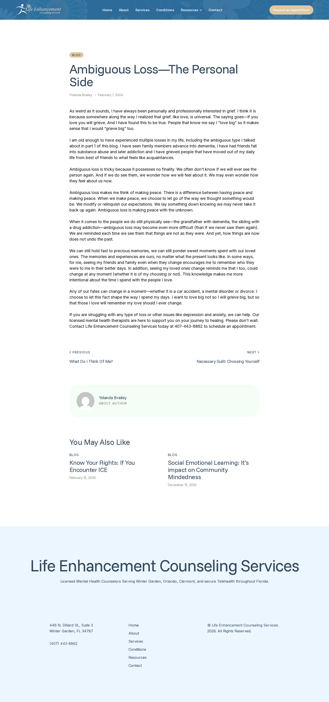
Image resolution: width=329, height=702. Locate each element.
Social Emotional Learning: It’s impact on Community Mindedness (208, 469)
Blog (76, 55)
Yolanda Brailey (112, 397)
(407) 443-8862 (63, 643)
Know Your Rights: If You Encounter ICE (102, 466)
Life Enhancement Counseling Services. (245, 625)
